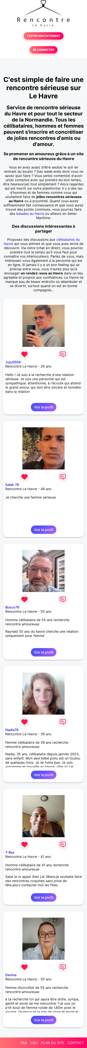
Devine (10, 975)
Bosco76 (12, 607)
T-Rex (10, 852)
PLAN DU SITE (52, 1043)
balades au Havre (30, 213)
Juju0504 (13, 362)
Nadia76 (12, 730)
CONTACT (76, 1043)
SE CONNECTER (43, 49)
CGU (34, 1043)
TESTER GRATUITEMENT (43, 35)
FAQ (24, 1043)
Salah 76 (12, 485)
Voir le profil (43, 407)
